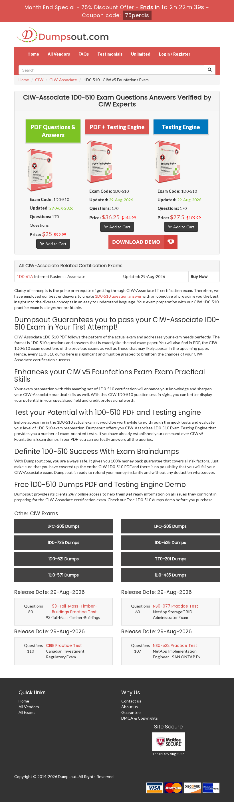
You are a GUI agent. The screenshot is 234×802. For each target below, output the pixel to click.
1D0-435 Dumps (170, 575)
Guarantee (131, 712)
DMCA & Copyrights (139, 718)
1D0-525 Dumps (170, 542)
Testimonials (109, 54)
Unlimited (140, 54)
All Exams (27, 712)
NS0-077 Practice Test (175, 606)
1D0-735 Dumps (63, 542)
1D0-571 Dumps (64, 575)
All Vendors (59, 54)
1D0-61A (25, 276)
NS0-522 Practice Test (175, 645)
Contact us (131, 701)
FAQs (83, 54)
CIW (39, 79)
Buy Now (199, 276)
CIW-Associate (63, 79)
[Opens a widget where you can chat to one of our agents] (212, 792)
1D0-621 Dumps (64, 559)
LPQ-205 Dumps (170, 526)
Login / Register (174, 54)
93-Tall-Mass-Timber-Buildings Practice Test (74, 609)
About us (129, 706)
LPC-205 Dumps (64, 526)
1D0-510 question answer (118, 296)
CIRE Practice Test (64, 645)
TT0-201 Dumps (170, 559)
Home (33, 54)
